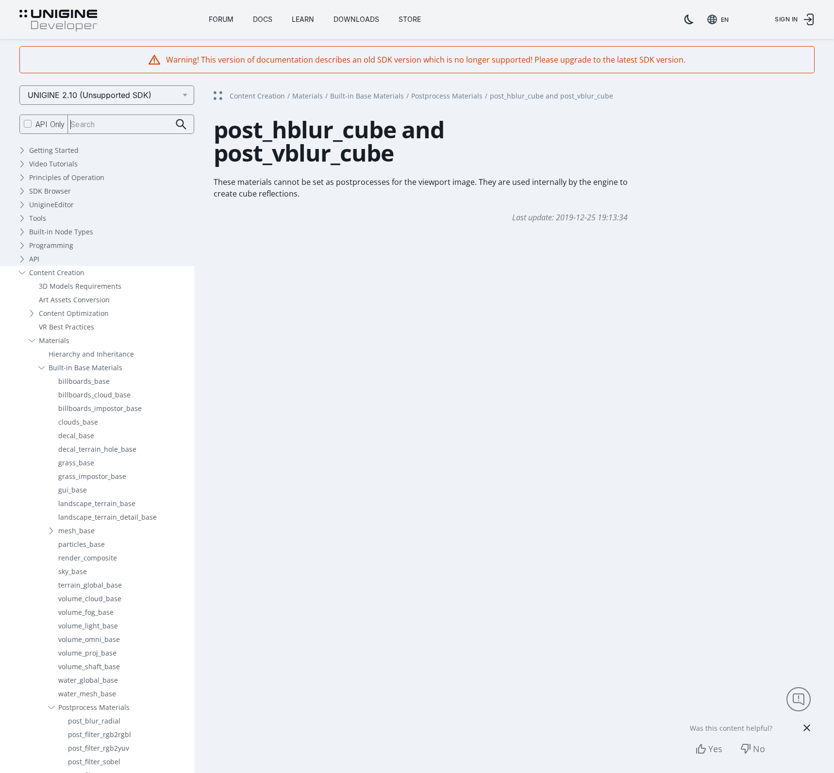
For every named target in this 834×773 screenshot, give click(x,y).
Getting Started (54, 150)
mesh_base (76, 530)
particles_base (81, 544)
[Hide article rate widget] (807, 728)
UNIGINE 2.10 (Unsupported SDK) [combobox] (89, 95)
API (34, 258)
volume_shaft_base (89, 666)
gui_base (72, 489)
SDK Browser (50, 191)
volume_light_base (88, 625)
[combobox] (719, 19)
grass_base (76, 462)
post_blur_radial (94, 720)
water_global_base (88, 680)
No (759, 749)
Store (410, 19)
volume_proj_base (87, 653)
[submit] (181, 124)
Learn (303, 19)
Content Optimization (74, 313)
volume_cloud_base (89, 598)
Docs (262, 19)
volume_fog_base (86, 612)
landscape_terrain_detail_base (107, 517)
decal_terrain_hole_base (97, 449)
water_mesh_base (87, 693)
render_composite (87, 557)
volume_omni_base (89, 639)
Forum (221, 19)
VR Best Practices (66, 326)
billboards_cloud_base (94, 394)
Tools (37, 218)
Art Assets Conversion (74, 299)
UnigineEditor (51, 204)
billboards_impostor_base (100, 408)
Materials (54, 340)
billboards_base (84, 381)
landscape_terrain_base (96, 503)
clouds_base (78, 422)
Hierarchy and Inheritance (91, 354)
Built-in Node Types (61, 231)
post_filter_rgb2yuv (98, 748)
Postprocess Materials (94, 707)
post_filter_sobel (94, 761)
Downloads (356, 19)
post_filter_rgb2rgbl (99, 734)
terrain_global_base (90, 585)
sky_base (72, 571)
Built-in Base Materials (85, 367)
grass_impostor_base (92, 476)
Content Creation (56, 272)
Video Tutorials (53, 163)
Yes (715, 749)
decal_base (76, 435)
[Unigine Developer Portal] (58, 21)
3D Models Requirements (80, 286)
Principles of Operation (66, 177)
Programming (51, 245)
